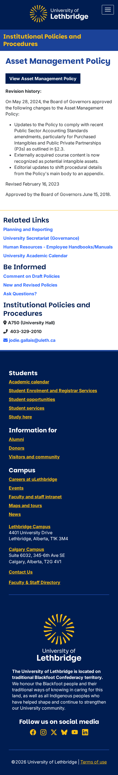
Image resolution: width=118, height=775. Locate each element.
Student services (26, 408)
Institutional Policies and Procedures (42, 40)
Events (16, 488)
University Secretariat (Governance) (41, 238)
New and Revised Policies (30, 285)
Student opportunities (32, 399)
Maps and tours (25, 505)
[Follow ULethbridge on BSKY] (64, 732)
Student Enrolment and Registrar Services (53, 390)
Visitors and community (34, 456)
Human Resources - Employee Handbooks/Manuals (58, 247)
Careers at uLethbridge (33, 479)
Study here (20, 417)
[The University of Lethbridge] (59, 637)
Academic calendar (29, 381)
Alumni (16, 439)
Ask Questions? (20, 293)
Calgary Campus (26, 549)
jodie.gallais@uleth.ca (32, 340)
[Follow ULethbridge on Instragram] (43, 732)
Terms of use (93, 762)
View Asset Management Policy (43, 78)
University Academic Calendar (35, 255)
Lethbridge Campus (29, 526)
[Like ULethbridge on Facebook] (33, 732)
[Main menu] (108, 10)
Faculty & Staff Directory (34, 582)
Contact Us (21, 572)
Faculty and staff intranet (35, 496)
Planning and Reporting (28, 229)
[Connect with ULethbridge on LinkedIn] (85, 732)
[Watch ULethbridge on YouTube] (74, 732)
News (15, 514)
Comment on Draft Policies (31, 276)
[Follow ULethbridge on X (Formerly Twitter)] (53, 732)
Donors (16, 448)
